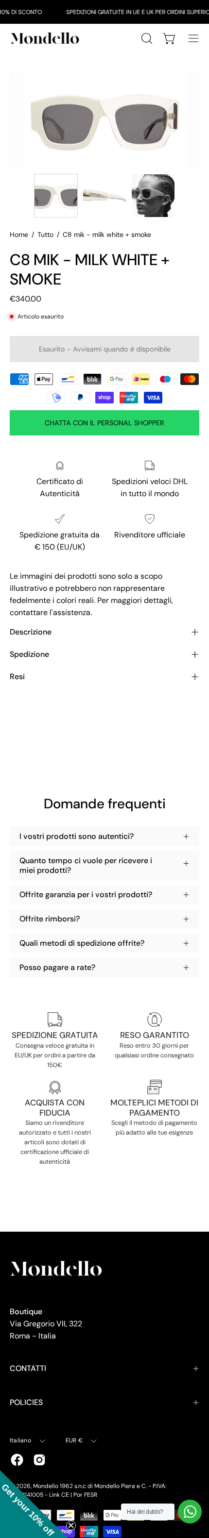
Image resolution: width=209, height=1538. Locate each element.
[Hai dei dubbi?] (190, 1511)
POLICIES (26, 1402)
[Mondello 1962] (46, 38)
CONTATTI (28, 1368)
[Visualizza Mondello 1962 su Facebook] (17, 1460)
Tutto (45, 234)
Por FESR (85, 1495)
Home (19, 234)
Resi (17, 676)
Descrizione (31, 632)
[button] (34, 1504)
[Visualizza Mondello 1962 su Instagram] (39, 1460)
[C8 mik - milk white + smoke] (56, 195)
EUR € (74, 1440)
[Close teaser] (71, 1525)
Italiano (20, 1440)
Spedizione (29, 654)
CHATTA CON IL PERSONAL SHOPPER (104, 422)
